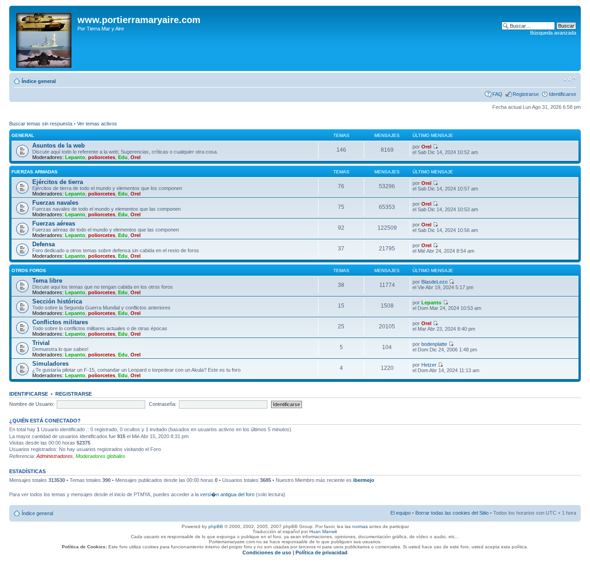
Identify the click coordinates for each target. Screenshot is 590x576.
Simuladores (50, 363)
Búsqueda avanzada (553, 33)
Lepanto (75, 157)
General (23, 135)
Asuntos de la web (58, 145)
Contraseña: (163, 404)
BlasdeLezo (434, 282)
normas (360, 526)
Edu (123, 157)
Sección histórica (57, 301)
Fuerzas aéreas (53, 223)
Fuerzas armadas (35, 171)
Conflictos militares (60, 322)
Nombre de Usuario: (31, 404)
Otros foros (29, 270)
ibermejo (363, 480)
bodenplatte (434, 344)
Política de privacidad (321, 552)
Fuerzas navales (55, 202)
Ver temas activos (97, 123)
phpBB (215, 526)
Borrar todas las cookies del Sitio (452, 513)
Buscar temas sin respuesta (40, 123)
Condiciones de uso (266, 552)
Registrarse (526, 94)
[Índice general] (44, 38)
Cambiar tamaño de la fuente (569, 79)
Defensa (43, 244)
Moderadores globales (100, 456)
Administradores (54, 456)
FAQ (497, 94)
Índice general (39, 81)
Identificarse (562, 94)
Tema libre (47, 280)
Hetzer (429, 365)
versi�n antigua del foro (227, 494)
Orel (135, 157)
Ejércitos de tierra (57, 181)
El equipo (400, 513)
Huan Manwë (323, 531)
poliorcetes (101, 157)
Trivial (41, 342)
